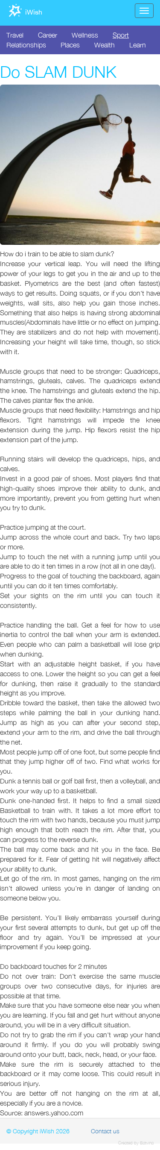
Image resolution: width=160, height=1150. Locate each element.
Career (47, 35)
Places (70, 45)
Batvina (147, 1142)
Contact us (105, 1131)
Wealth (104, 45)
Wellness (85, 35)
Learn (137, 45)
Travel (14, 35)
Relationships (26, 45)
